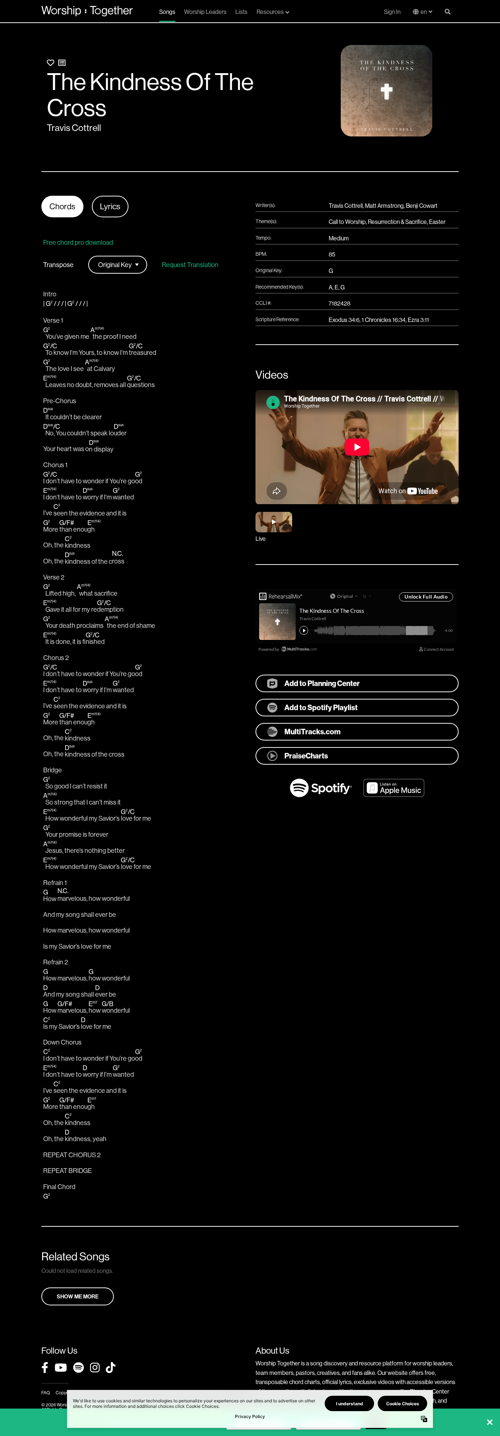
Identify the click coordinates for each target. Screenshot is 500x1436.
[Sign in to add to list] (62, 62)
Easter (437, 221)
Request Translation (190, 265)
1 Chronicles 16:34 (384, 319)
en (424, 11)
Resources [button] (270, 11)
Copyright (65, 1392)
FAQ (45, 1392)
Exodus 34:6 (344, 319)
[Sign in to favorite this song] (50, 62)
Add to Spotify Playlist (321, 707)
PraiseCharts (306, 755)
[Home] (87, 11)
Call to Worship (347, 221)
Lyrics (110, 206)
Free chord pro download (78, 242)
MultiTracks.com (312, 731)
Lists (241, 11)
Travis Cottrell (74, 128)
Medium (339, 238)
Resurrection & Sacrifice (397, 221)
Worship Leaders (205, 11)
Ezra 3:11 (418, 319)
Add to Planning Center (322, 683)
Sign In (392, 11)
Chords (62, 206)
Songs (167, 11)
